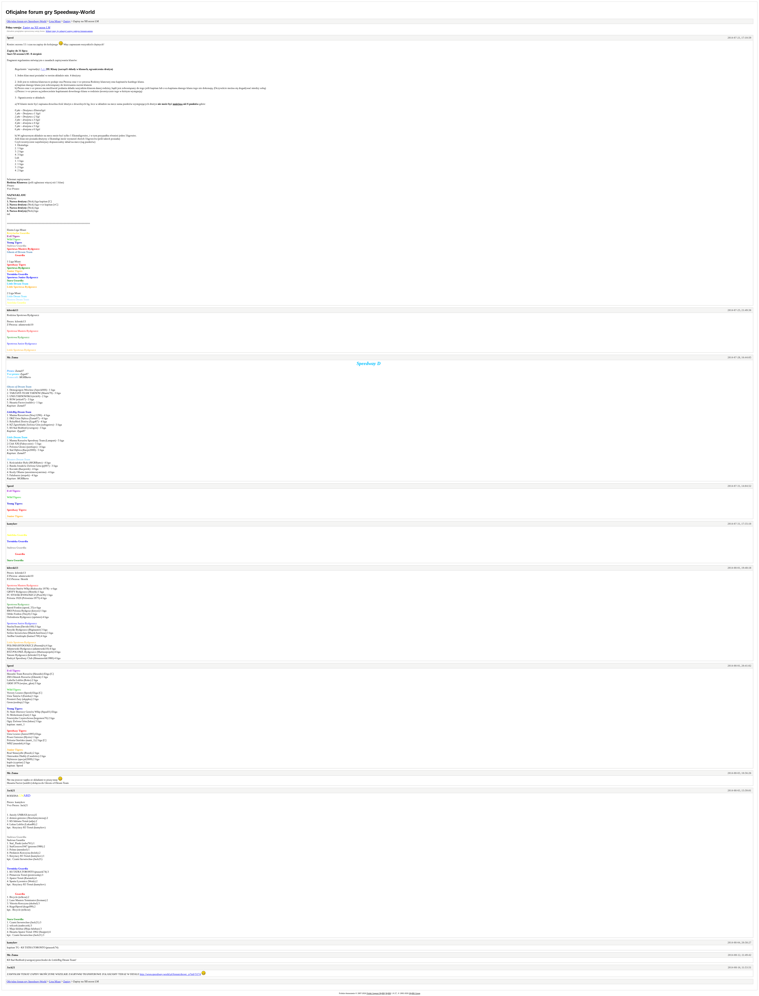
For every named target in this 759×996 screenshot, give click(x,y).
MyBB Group (414, 993)
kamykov (12, 523)
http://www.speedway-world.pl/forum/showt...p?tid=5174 (170, 974)
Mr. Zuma (12, 357)
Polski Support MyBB (376, 993)
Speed (10, 37)
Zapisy (67, 21)
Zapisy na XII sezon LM (36, 27)
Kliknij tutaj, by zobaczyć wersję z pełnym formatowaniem (69, 31)
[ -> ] (43, 69)
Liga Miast (55, 21)
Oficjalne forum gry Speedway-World (50, 12)
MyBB (388, 993)
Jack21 (11, 790)
